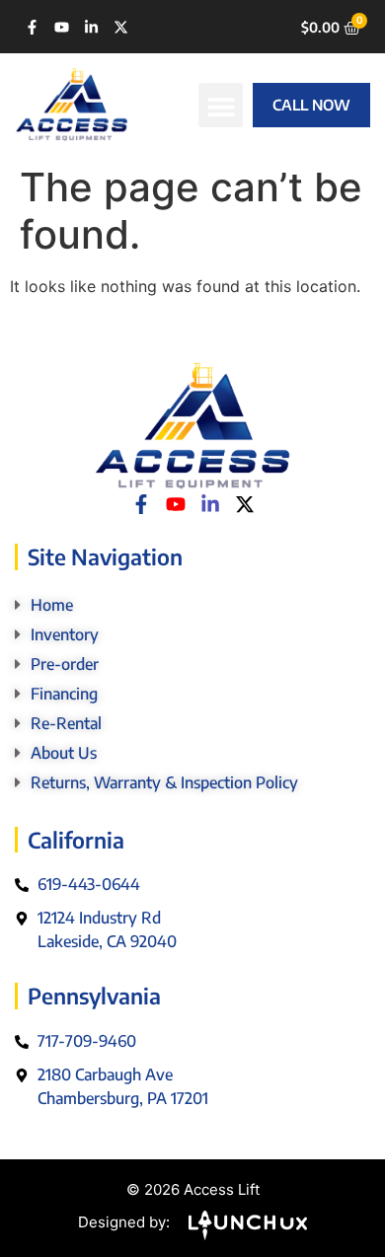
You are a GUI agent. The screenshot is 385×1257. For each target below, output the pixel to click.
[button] (220, 105)
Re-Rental (66, 723)
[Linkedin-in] (91, 27)
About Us (64, 753)
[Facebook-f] (32, 27)
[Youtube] (61, 27)
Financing (64, 693)
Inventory (65, 634)
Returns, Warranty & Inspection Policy (164, 782)
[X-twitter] (121, 27)
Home (52, 605)
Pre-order (65, 664)
